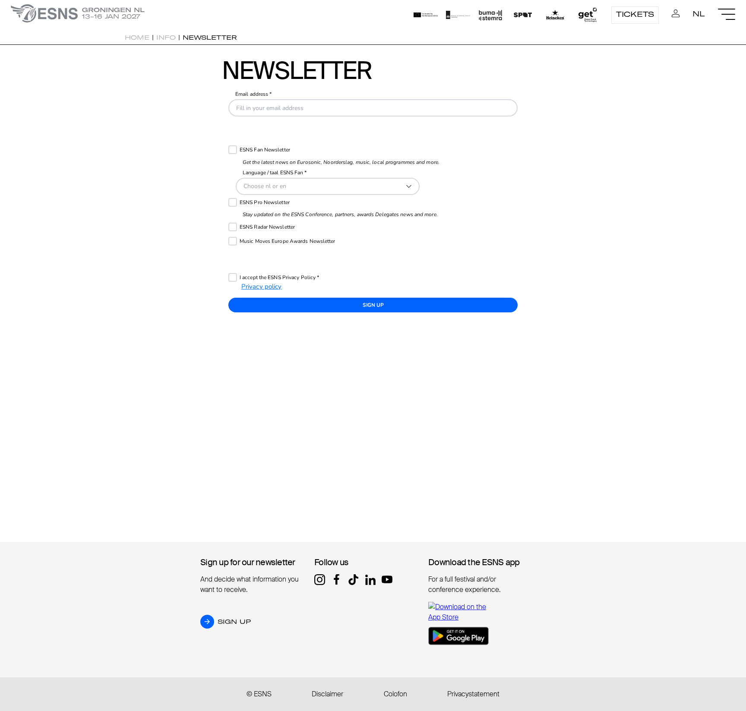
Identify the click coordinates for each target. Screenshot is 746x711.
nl (698, 13)
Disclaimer (327, 693)
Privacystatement (473, 693)
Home (137, 37)
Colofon (395, 693)
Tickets (635, 14)
